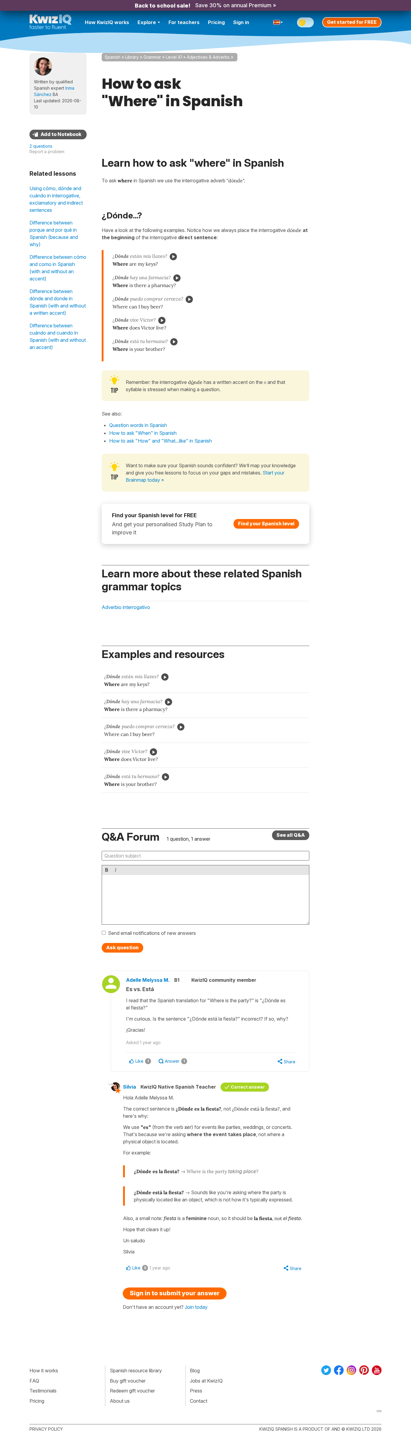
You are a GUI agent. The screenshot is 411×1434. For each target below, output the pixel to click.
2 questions (40, 146)
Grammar (152, 57)
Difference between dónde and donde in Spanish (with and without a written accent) (57, 302)
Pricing (216, 22)
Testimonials (43, 1391)
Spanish (112, 57)
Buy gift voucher (128, 1381)
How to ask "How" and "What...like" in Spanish (160, 441)
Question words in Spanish (138, 425)
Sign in (241, 22)
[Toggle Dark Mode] (305, 22)
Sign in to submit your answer (175, 1293)
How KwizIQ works (107, 22)
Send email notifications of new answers (152, 933)
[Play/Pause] (173, 256)
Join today (196, 1307)
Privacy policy (46, 1429)
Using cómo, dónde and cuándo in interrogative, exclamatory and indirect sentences (56, 199)
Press (196, 1391)
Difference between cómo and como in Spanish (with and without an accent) (57, 268)
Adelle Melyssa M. (148, 980)
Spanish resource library (136, 1371)
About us (120, 1401)
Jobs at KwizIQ (206, 1381)
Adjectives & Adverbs (208, 57)
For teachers (183, 22)
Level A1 (174, 57)
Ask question (122, 947)
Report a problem (46, 151)
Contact (198, 1401)
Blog (195, 1371)
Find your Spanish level (266, 524)
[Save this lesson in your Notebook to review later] (58, 134)
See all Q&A (291, 835)
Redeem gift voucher (132, 1391)
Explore (147, 22)
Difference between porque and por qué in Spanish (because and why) (53, 233)
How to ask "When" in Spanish (143, 433)
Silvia (129, 1087)
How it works (43, 1371)
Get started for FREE (352, 22)
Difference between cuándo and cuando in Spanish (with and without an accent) (57, 336)
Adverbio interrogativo (126, 607)
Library (132, 57)
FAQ (34, 1381)
